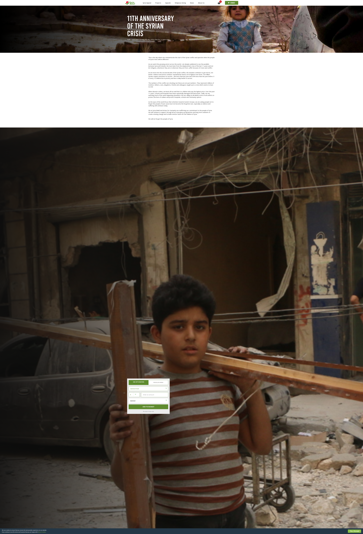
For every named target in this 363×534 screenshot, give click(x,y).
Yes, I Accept (354, 531)
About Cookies (42, 532)
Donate (232, 3)
